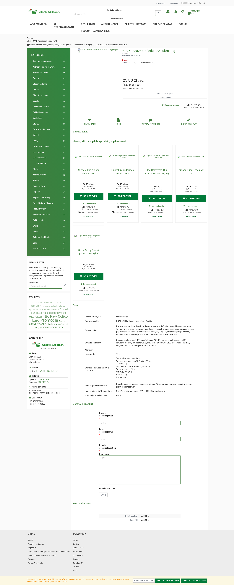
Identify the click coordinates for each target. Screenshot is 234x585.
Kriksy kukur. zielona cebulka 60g (88, 172)
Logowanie (174, 3)
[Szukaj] (158, 12)
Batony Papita (78, 552)
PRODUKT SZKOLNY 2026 (52, 327)
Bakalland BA (78, 563)
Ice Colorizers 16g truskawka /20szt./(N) (157, 172)
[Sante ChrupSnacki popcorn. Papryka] (89, 237)
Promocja (49, 320)
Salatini (76, 567)
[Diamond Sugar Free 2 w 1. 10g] (191, 157)
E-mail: (106, 414)
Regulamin (32, 548)
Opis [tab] (119, 124)
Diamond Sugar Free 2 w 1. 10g (191, 172)
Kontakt (30, 540)
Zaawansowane (117, 18)
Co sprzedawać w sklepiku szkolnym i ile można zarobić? (49, 552)
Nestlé (62, 321)
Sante (75, 571)
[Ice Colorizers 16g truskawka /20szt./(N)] (157, 157)
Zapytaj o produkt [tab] (150, 124)
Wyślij (103, 495)
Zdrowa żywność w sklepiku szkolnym (42, 555)
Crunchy (76, 559)
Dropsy (89, 45)
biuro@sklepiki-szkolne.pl (47, 371)
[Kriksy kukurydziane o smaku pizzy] (123, 157)
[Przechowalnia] (182, 11)
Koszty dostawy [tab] (188, 124)
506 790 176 (43, 382)
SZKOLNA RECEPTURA (49, 309)
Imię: (106, 430)
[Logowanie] (167, 11)
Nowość (57, 324)
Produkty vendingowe (36, 544)
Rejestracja (160, 3)
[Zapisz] (65, 285)
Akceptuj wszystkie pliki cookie (194, 580)
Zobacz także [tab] (90, 124)
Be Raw (51, 316)
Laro (35, 320)
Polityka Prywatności (35, 563)
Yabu (37, 309)
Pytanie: (107, 446)
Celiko (63, 316)
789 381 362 (43, 379)
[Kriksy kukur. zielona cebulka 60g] (89, 157)
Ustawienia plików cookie (143, 580)
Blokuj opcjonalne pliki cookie (168, 580)
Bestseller (49, 324)
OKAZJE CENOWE (36, 324)
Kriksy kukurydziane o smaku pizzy (122, 172)
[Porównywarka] (175, 11)
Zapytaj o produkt (164, 97)
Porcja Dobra (78, 555)
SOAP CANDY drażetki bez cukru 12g (111, 45)
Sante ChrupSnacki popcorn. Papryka (88, 252)
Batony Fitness (78, 548)
